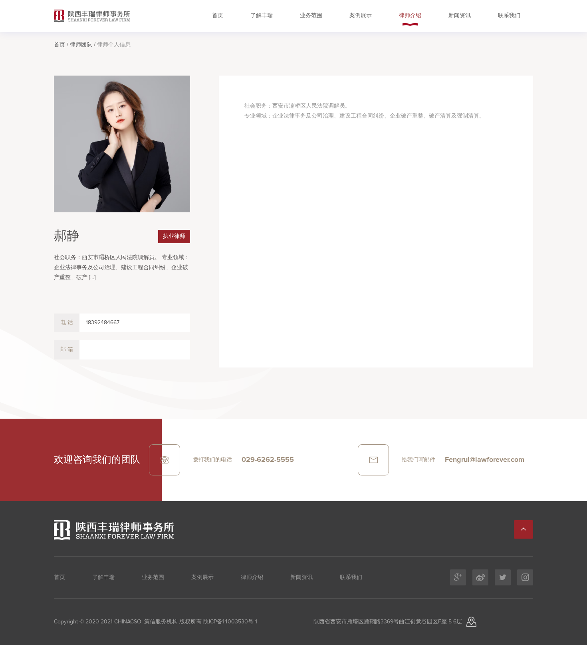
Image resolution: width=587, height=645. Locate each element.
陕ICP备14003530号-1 (229, 622)
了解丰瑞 (261, 15)
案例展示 (360, 15)
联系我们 (509, 15)
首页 (217, 15)
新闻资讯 (459, 15)
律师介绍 (410, 15)
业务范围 (311, 15)
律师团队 (81, 45)
